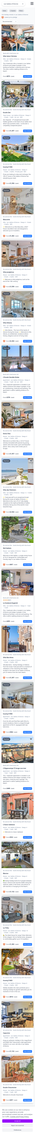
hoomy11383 (7, 167)
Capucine (6, 1033)
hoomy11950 (7, 714)
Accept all (17, 1121)
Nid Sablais (7, 548)
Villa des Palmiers (9, 490)
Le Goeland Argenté (10, 603)
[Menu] (32, 3)
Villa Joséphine (8, 272)
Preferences (17, 1130)
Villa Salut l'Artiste (10, 56)
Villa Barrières (8, 657)
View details (27, 76)
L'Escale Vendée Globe (11, 377)
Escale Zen (7, 112)
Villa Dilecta (7, 323)
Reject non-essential (17, 1125)
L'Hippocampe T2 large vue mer (14, 768)
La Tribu (6, 928)
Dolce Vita (6, 434)
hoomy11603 (7, 980)
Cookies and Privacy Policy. (19, 1117)
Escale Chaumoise (9, 1087)
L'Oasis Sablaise (9, 825)
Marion (5, 873)
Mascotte (6, 219)
